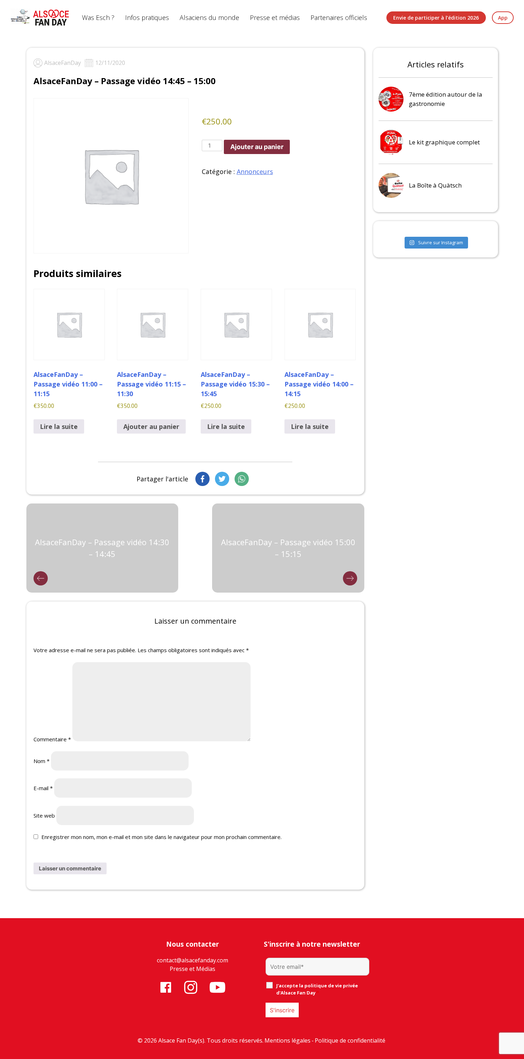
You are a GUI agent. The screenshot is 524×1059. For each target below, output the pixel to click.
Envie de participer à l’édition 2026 (436, 17)
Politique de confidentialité (350, 1040)
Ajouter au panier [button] (151, 426)
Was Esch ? (98, 17)
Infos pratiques (147, 17)
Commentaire (52, 739)
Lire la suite (59, 426)
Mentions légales (287, 1040)
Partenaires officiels (338, 17)
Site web (44, 815)
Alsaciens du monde (209, 17)
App (503, 17)
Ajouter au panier (256, 146)
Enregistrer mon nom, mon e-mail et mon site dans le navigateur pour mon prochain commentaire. (161, 836)
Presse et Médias (192, 969)
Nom (42, 760)
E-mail (43, 788)
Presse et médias (275, 17)
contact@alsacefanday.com (192, 960)
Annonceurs (255, 171)
